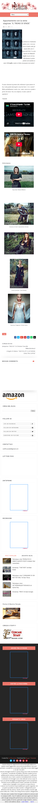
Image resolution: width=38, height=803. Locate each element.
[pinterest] (26, 760)
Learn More (24, 802)
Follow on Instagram (11, 427)
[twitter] (11, 760)
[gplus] (17, 760)
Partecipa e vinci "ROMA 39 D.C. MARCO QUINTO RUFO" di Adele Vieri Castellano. (23, 561)
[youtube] (23, 760)
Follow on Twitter (10, 431)
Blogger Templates (30, 758)
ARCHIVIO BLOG (27, 555)
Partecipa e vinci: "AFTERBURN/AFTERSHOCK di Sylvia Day (22, 585)
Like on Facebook (9, 423)
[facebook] (14, 760)
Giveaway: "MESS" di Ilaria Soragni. (22, 592)
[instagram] (20, 760)
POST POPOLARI (11, 555)
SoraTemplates (12, 758)
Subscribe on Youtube (11, 435)
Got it (32, 802)
